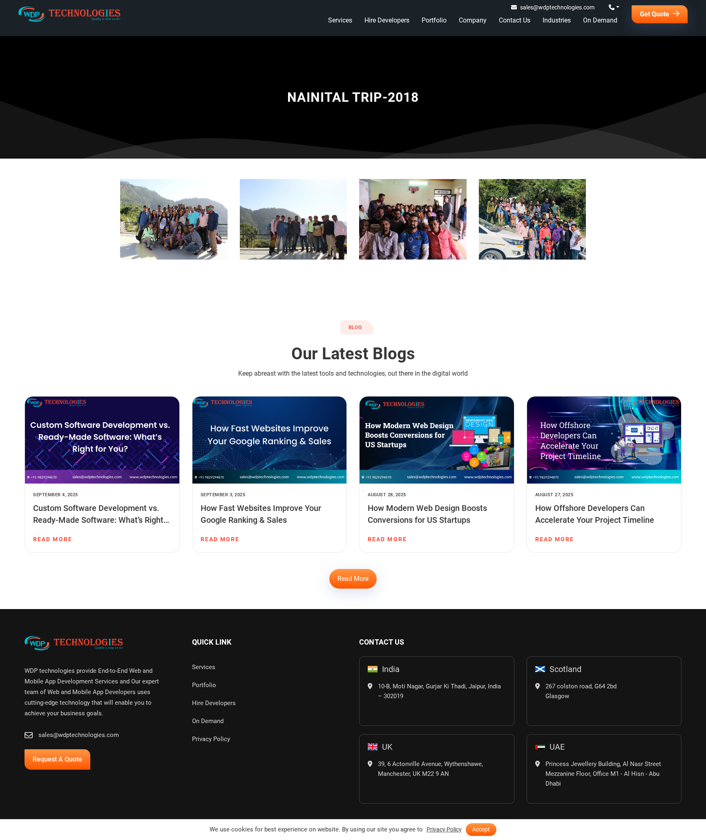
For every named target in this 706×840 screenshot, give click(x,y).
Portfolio (434, 20)
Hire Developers (386, 20)
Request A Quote (57, 759)
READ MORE (52, 539)
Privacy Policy (211, 739)
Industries (557, 20)
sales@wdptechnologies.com (557, 7)
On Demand (600, 20)
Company (473, 20)
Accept (481, 829)
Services (340, 20)
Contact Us (514, 20)
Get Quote (655, 14)
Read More (353, 578)
